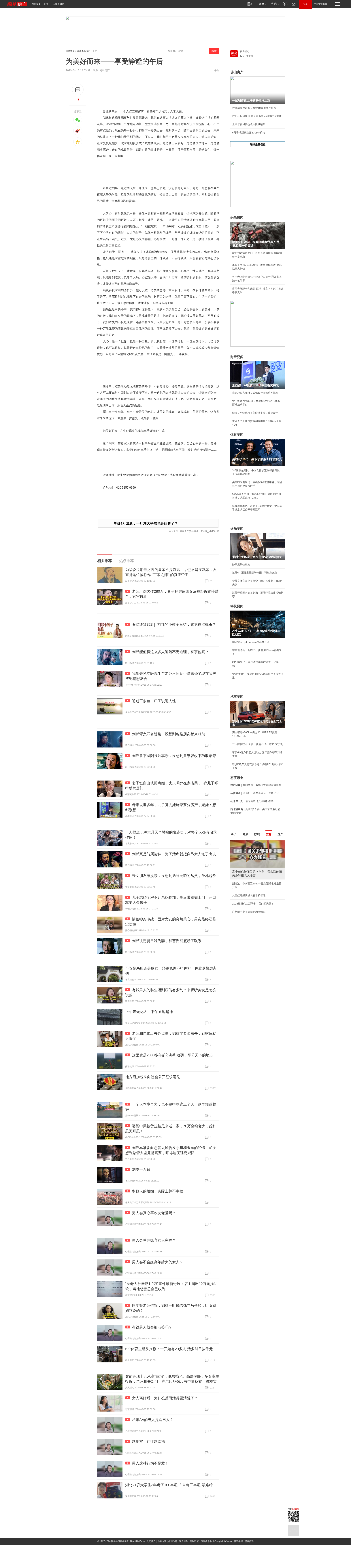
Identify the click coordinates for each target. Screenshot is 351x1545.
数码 (257, 834)
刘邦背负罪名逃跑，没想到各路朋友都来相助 (168, 734)
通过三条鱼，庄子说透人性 (154, 701)
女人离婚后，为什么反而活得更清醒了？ (165, 1398)
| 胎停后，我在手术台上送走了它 (254, 793)
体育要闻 (237, 434)
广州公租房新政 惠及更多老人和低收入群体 (257, 116)
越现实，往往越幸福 (148, 1441)
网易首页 (36, 4)
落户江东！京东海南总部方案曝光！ (252, 888)
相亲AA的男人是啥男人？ (152, 1420)
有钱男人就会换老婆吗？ (152, 1327)
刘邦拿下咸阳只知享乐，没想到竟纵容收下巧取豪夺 (174, 756)
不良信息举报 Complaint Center (216, 1541)
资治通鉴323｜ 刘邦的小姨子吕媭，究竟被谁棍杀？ (174, 624)
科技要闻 (237, 606)
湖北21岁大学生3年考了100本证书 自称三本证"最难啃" (169, 1485)
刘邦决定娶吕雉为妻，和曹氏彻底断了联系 (166, 941)
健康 (245, 834)
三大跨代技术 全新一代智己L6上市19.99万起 (257, 744)
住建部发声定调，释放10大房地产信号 (254, 107)
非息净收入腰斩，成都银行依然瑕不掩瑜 (255, 392)
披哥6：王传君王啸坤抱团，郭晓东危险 (254, 572)
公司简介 (151, 1541)
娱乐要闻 (237, 528)
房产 (280, 834)
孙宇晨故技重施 (241, 564)
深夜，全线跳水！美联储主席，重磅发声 (255, 412)
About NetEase (137, 1541)
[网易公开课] (261, 4)
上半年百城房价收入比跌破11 (248, 124)
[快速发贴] (78, 89)
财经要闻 (237, 357)
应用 (46, 4)
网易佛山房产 (83, 51)
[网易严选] (274, 4)
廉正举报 (238, 1541)
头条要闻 (237, 217)
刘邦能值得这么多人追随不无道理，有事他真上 (170, 652)
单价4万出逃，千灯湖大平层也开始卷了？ (146, 523)
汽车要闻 (237, 696)
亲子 (234, 834)
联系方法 (162, 1541)
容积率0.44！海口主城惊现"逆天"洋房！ (255, 879)
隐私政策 (194, 1541)
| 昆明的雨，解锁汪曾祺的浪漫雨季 (255, 785)
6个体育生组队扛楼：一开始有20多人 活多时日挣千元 (169, 1349)
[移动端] (250, 4)
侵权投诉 (249, 1541)
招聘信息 (172, 1541)
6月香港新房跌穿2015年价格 (248, 132)
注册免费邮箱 (320, 4)
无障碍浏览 (58, 4)
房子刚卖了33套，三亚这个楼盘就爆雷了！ (256, 896)
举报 (216, 70)
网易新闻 (244, 51)
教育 (269, 834)
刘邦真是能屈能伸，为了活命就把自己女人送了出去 (174, 854)
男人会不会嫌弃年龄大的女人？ (157, 1262)
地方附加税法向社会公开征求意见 (152, 1077)
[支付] (285, 4)
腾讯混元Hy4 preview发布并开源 (250, 641)
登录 (305, 4)
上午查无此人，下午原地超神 (149, 1012)
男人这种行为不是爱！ (150, 1463)
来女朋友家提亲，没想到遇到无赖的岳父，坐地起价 (174, 876)
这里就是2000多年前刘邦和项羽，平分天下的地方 (172, 1055)
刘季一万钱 (141, 1169)
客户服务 (183, 1541)
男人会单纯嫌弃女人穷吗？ (154, 1240)
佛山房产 (237, 72)
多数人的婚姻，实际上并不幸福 (157, 1191)
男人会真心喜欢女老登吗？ (154, 1213)
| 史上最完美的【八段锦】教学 (251, 801)
